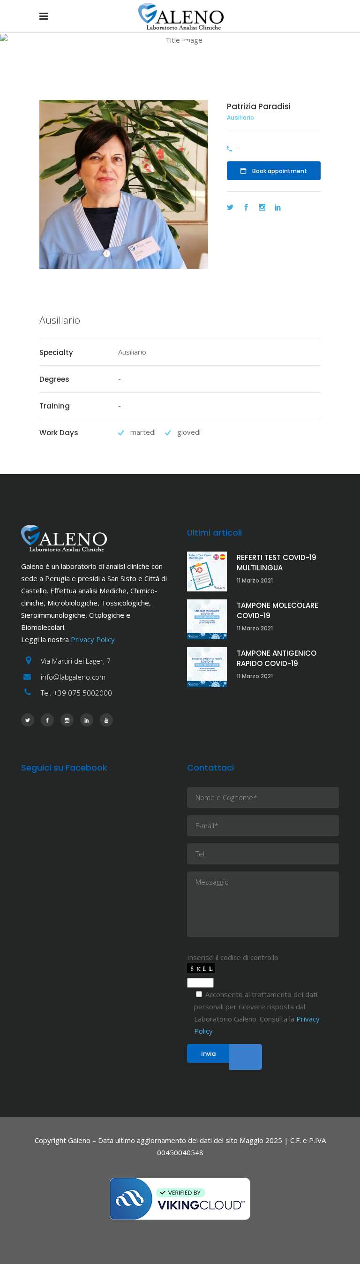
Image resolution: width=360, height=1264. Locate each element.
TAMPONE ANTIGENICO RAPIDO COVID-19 (276, 658)
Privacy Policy (93, 639)
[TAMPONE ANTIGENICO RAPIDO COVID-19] (207, 667)
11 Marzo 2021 (255, 580)
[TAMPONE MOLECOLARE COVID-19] (207, 619)
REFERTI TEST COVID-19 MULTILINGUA (276, 563)
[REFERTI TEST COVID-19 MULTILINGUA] (207, 571)
